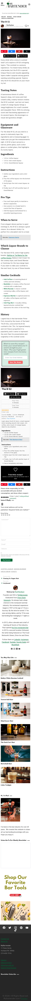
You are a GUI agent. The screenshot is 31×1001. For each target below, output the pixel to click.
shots (14, 571)
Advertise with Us (7, 965)
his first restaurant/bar (20, 628)
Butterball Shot (6, 764)
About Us (4, 941)
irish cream (6, 571)
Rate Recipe (16, 397)
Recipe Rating (4, 513)
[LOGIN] (29, 4)
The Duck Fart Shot (8, 742)
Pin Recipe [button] (22, 394)
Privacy (24, 998)
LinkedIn (17, 639)
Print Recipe (23, 56)
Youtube (13, 642)
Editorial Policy (6, 963)
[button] (2, 410)
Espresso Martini (9, 296)
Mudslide (7, 284)
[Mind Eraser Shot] (15, 711)
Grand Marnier (20, 569)
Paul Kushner (11, 418)
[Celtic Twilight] (15, 775)
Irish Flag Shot (9, 303)
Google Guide (21, 642)
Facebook (5, 642)
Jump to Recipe (10, 56)
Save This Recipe (15, 362)
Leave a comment (8, 476)
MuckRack (15, 645)
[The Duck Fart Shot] (15, 732)
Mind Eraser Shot (7, 721)
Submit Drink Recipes (8, 968)
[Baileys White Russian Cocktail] (15, 668)
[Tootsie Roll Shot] (15, 689)
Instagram (24, 639)
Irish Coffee (8, 279)
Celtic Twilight (6, 785)
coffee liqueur (7, 569)
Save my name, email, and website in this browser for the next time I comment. (15, 555)
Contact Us (5, 939)
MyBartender (23, 595)
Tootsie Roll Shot (7, 699)
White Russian (9, 289)
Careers (3, 960)
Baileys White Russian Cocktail (12, 678)
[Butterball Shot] (15, 754)
